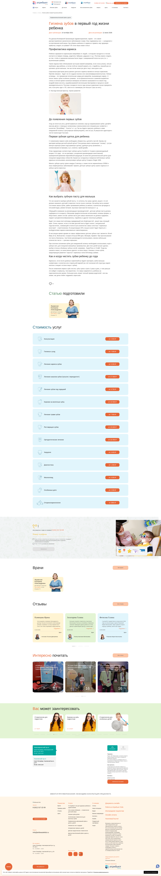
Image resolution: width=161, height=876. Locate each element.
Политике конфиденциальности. (101, 872)
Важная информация (97, 813)
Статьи (94, 805)
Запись (8, 866)
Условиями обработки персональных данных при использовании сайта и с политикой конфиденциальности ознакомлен (53, 540)
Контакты (94, 816)
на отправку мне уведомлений (48, 543)
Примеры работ (62, 808)
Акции (93, 825)
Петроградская (56, 4)
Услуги (70, 803)
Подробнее (57, 628)
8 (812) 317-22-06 (99, 3)
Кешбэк (94, 818)
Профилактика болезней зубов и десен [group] (60, 17)
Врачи (59, 805)
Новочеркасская (57, 2)
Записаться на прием (39, 819)
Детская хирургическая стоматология (78, 830)
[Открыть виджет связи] (157, 866)
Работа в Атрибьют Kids (114, 807)
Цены (59, 813)
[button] (80, 339)
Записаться (121, 3)
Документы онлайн (112, 803)
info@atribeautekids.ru (41, 832)
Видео (94, 811)
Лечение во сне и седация (75, 825)
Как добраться (40, 866)
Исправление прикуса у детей (76, 828)
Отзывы (60, 811)
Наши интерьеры (96, 808)
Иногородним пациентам (114, 811)
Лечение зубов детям (73, 814)
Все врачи (120, 567)
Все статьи (120, 655)
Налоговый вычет (112, 819)
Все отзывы (120, 604)
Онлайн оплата (111, 815)
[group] (64, 307)
